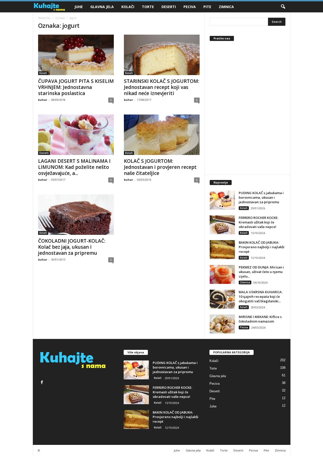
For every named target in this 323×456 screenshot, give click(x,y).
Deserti (169, 6)
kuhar (42, 100)
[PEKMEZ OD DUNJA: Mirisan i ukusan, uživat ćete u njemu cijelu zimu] (222, 274)
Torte (148, 6)
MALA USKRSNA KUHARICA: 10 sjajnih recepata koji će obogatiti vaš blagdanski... (260, 296)
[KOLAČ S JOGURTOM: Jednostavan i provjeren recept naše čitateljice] (162, 135)
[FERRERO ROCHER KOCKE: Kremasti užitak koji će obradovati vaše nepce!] (222, 224)
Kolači (127, 6)
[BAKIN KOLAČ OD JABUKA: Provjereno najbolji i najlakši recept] (222, 249)
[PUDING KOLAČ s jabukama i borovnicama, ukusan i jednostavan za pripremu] (222, 200)
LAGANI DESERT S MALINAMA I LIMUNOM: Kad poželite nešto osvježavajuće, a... (74, 167)
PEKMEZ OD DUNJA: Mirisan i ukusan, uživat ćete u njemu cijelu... (261, 272)
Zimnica (226, 6)
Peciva (189, 6)
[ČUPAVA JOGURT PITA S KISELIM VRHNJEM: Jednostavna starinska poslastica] (76, 55)
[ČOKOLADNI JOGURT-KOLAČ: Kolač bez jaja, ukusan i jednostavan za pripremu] (76, 214)
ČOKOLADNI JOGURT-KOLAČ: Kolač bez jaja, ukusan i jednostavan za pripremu (71, 247)
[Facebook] (42, 383)
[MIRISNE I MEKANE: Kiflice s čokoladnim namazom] (222, 323)
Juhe (78, 6)
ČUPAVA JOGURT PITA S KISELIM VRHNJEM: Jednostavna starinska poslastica (76, 87)
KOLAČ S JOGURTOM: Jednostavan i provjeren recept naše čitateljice (160, 167)
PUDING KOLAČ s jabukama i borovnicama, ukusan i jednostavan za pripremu (261, 197)
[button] (282, 6)
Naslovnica (44, 18)
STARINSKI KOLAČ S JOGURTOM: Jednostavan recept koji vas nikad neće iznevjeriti (161, 87)
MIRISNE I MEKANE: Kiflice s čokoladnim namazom (260, 319)
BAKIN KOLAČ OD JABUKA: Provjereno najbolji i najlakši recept (261, 247)
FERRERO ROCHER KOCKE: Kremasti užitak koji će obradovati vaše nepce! (258, 222)
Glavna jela (102, 6)
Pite (207, 6)
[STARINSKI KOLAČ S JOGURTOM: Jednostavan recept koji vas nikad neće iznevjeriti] (162, 55)
